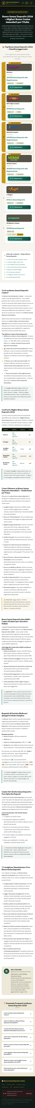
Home (3, 1084)
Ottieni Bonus (17, 87)
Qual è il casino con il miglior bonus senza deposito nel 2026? (17, 1061)
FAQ (11, 1087)
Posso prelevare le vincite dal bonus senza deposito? (17, 1069)
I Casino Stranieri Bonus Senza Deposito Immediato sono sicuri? (17, 1029)
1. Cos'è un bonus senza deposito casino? (16, 259)
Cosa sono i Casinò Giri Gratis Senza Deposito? (17, 1037)
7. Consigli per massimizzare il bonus (15, 275)
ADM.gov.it (29, 1093)
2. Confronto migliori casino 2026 (14, 262)
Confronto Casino (20, 1084)
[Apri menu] (31, 3)
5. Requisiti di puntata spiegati (13, 269)
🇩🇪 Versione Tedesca (19, 1087)
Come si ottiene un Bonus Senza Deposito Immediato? (17, 1021)
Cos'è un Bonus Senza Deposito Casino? (17, 1014)
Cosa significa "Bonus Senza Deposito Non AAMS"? (17, 1053)
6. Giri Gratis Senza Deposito (13, 272)
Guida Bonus (5, 1087)
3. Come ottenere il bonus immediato (15, 264)
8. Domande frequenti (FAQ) (13, 277)
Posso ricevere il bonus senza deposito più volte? (17, 1045)
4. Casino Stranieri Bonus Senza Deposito (16, 267)
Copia (20, 234)
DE (23, 3)
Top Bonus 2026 (11, 1084)
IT (26, 3)
